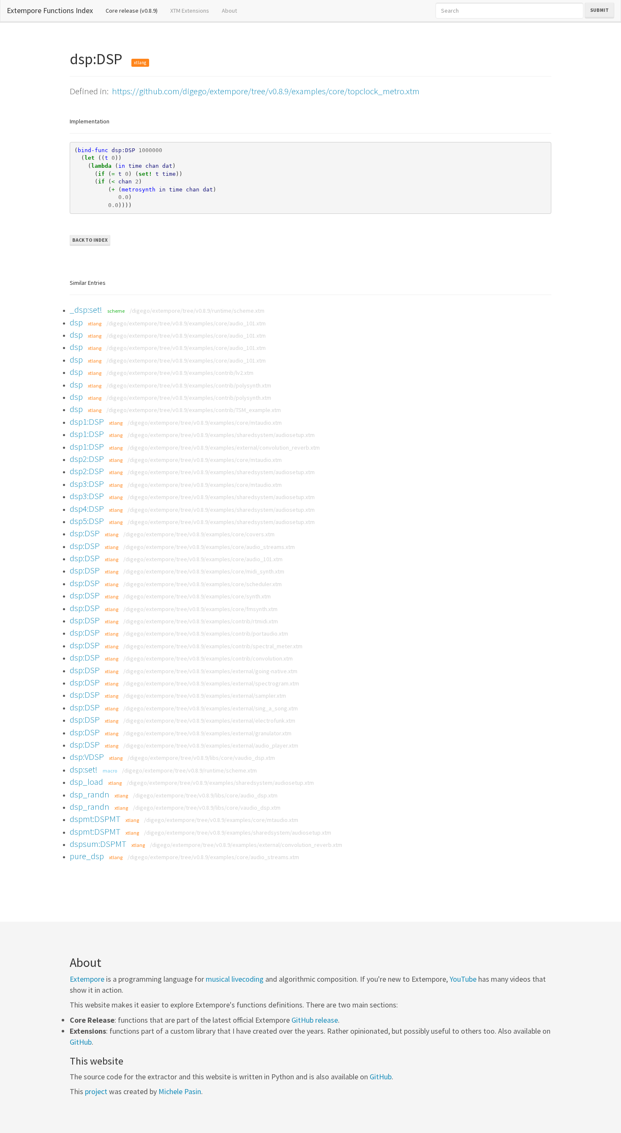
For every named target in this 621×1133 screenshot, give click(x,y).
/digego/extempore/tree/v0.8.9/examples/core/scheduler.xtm (202, 584)
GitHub (81, 1042)
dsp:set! (84, 769)
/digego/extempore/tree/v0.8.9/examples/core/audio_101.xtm (186, 323)
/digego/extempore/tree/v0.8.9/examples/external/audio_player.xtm (210, 745)
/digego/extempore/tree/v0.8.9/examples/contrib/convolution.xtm (208, 658)
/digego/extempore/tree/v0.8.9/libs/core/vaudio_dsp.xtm (201, 758)
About (229, 10)
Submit (599, 10)
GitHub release (314, 1020)
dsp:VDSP (87, 756)
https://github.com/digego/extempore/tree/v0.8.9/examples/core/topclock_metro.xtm (265, 91)
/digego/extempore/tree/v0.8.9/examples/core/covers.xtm (199, 534)
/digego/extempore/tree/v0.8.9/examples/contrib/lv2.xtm (179, 373)
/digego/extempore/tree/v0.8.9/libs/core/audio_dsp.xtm (205, 795)
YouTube (463, 979)
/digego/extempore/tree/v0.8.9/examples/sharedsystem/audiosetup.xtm (221, 435)
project (96, 1091)
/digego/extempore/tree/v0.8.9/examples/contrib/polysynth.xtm (188, 385)
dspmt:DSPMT (95, 818)
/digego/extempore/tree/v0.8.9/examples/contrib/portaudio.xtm (205, 633)
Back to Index (90, 240)
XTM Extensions (189, 10)
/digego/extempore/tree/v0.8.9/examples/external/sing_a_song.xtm (210, 708)
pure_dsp (87, 856)
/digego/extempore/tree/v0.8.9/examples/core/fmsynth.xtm (200, 609)
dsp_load (86, 781)
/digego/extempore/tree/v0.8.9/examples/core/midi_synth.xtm (203, 571)
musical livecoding (235, 979)
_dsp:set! (86, 309)
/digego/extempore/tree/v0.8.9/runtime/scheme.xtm (197, 310)
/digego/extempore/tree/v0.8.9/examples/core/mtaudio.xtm (205, 422)
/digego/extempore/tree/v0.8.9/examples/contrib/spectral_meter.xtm (212, 646)
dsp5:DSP (87, 521)
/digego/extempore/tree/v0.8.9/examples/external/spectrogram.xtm (211, 683)
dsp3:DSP (87, 483)
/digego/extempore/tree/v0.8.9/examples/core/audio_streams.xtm (209, 547)
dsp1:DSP (87, 421)
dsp (76, 322)
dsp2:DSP (87, 458)
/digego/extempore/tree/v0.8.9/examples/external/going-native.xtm (210, 671)
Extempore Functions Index (50, 10)
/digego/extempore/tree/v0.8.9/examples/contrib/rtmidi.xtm (200, 621)
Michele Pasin (179, 1091)
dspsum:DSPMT (98, 843)
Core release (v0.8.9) (135, 10)
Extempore (87, 979)
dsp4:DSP (87, 508)
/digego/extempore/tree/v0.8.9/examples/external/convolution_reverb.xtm (224, 447)
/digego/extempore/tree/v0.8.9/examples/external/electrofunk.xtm (209, 720)
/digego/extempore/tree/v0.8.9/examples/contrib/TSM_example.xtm (193, 410)
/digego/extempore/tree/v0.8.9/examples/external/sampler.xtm (204, 695)
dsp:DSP (85, 533)
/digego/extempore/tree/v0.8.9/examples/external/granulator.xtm (207, 733)
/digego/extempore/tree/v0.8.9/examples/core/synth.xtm (197, 596)
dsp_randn (89, 794)
